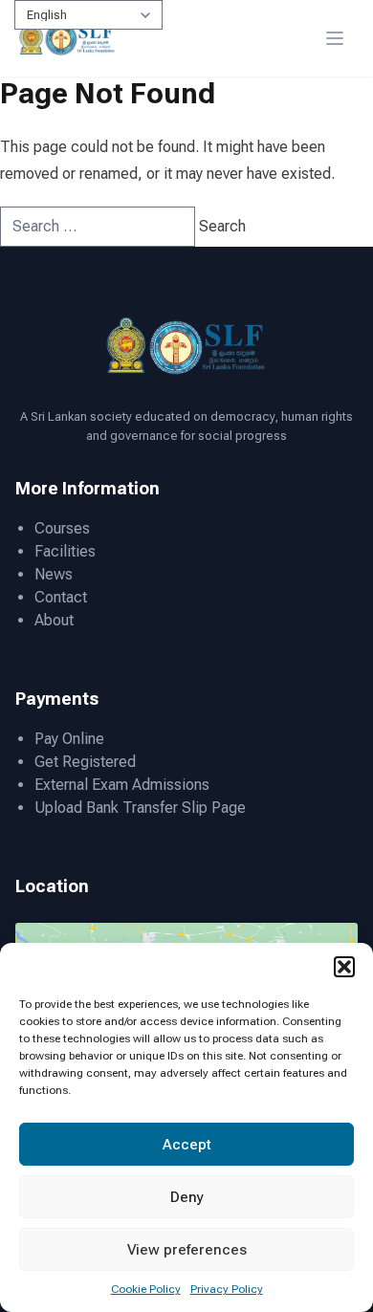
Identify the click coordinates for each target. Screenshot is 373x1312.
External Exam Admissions (121, 785)
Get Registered (85, 762)
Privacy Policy (226, 1289)
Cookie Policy (146, 1289)
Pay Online (69, 739)
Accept (187, 1144)
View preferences (187, 1249)
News (53, 574)
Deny (187, 1197)
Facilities (65, 551)
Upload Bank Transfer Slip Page (140, 807)
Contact (60, 597)
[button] (344, 966)
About (54, 620)
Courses (62, 528)
